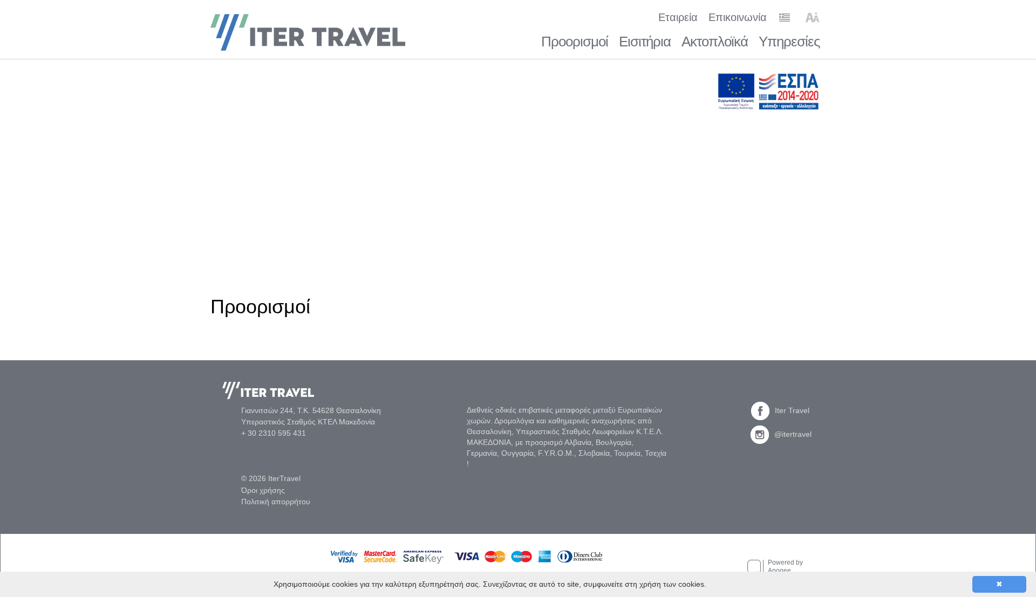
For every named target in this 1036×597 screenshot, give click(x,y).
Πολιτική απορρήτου (275, 501)
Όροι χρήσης (263, 490)
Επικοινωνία (737, 17)
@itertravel (793, 434)
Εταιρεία (678, 17)
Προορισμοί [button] (574, 41)
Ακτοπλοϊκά (714, 41)
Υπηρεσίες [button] (789, 41)
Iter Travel (792, 410)
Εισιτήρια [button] (645, 41)
